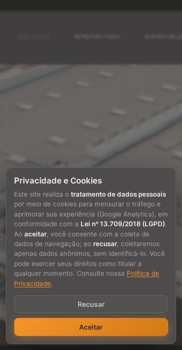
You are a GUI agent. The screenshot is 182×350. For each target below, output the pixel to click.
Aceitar (91, 327)
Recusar (91, 304)
